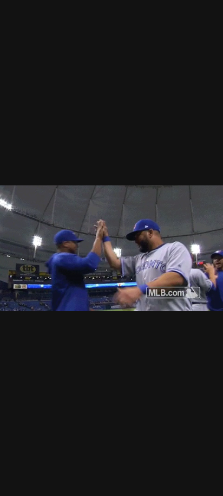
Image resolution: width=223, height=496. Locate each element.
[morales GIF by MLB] (111, 248)
